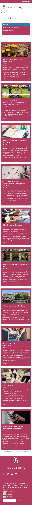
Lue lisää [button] (5, 489)
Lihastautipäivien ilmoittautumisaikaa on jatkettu (15, 141)
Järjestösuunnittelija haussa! (12, 225)
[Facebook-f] (4, 474)
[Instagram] (8, 474)
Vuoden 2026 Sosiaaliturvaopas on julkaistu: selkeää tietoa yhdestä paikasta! (14, 183)
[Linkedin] (16, 474)
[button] (4, 492)
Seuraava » (24, 451)
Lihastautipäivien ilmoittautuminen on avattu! (15, 265)
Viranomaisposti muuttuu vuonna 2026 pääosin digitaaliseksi (14, 427)
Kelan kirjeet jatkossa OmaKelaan (14, 306)
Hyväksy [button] (9, 501)
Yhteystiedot (26, 1)
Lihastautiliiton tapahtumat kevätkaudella (12, 60)
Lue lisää (4, 79)
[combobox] (15, 12)
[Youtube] (12, 474)
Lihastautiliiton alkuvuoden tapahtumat (12, 345)
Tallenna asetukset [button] (23, 501)
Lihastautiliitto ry (14, 7)
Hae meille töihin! (8, 385)
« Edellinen (7, 451)
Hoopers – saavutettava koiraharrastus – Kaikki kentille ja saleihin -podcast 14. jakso (14, 102)
